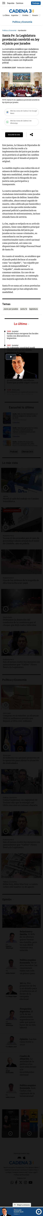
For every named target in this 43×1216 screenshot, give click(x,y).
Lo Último (6, 15)
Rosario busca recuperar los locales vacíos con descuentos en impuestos (22, 335)
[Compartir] (31, 135)
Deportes (10, 3)
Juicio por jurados (10, 309)
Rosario (35, 15)
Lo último (21, 324)
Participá (35, 3)
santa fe (23, 309)
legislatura (33, 309)
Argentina (14, 15)
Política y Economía (9, 30)
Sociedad (15, 331)
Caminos (19, 3)
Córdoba (25, 15)
